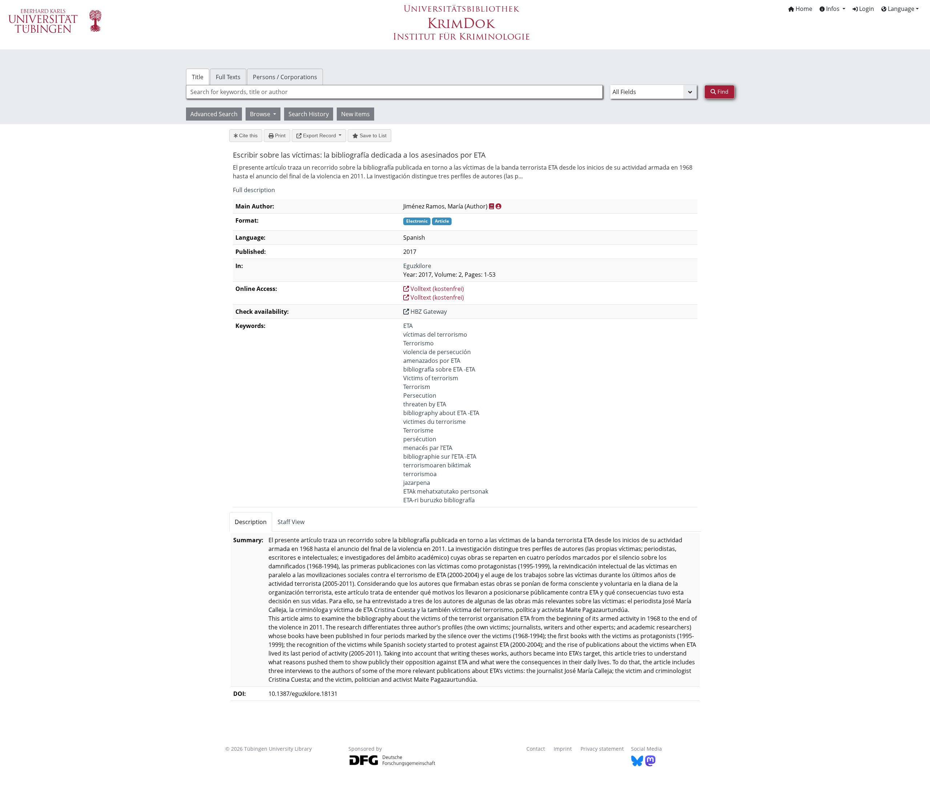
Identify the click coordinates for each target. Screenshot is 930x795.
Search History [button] (308, 114)
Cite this (248, 135)
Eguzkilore (417, 266)
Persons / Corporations (285, 77)
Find (722, 91)
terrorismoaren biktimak (437, 465)
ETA (408, 326)
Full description (254, 190)
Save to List (372, 135)
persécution (419, 439)
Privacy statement (602, 748)
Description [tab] (251, 522)
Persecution (419, 395)
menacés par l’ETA (427, 448)
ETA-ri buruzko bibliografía (439, 500)
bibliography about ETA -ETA (441, 413)
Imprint (563, 748)
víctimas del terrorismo (435, 334)
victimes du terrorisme (434, 422)
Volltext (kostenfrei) (436, 289)
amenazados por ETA (431, 361)
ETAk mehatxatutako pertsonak (445, 491)
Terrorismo (418, 343)
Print (280, 135)
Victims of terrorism (430, 378)
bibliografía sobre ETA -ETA (439, 369)
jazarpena (416, 483)
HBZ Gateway (428, 312)
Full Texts (228, 77)
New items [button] (355, 114)
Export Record (319, 135)
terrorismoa (420, 474)
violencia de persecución (437, 352)
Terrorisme (418, 430)
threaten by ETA (424, 404)
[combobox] (394, 92)
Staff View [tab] (291, 522)
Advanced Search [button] (214, 114)
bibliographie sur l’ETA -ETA (439, 457)
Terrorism (416, 387)
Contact (535, 748)
